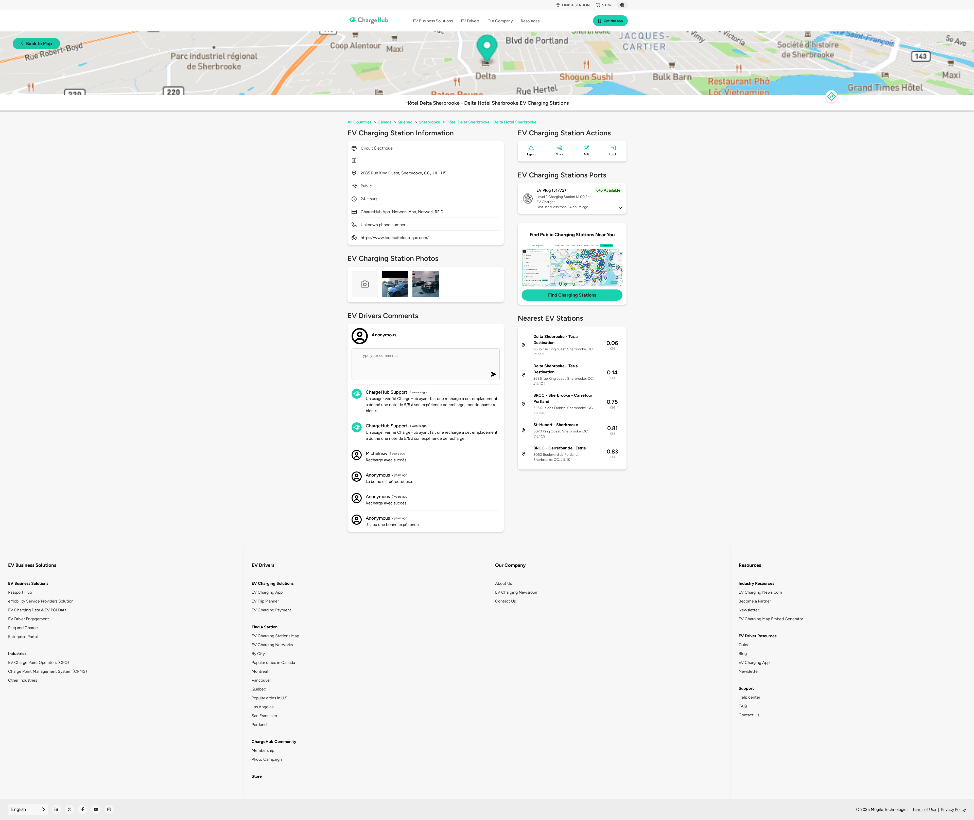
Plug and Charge (23, 627)
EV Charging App (267, 592)
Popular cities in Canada (273, 662)
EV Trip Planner (265, 601)
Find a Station (264, 627)
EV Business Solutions (28, 583)
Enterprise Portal (23, 636)
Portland (259, 724)
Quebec (259, 689)
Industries (17, 653)
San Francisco (264, 715)
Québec (405, 122)
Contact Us (505, 601)
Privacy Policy (953, 809)
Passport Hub (20, 592)
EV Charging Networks (272, 644)
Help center (749, 697)
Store (608, 5)
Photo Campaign (267, 759)
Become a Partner (755, 601)
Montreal (260, 671)
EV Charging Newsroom (516, 592)
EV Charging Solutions (272, 583)
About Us (503, 583)
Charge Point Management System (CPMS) (47, 671)
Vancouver (261, 680)
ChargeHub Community (274, 741)
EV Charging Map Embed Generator (771, 618)
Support (746, 688)
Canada (384, 122)
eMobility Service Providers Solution (41, 601)
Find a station (576, 5)
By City (258, 653)
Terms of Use (924, 809)
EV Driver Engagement (28, 618)
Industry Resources (756, 583)
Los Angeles (262, 706)
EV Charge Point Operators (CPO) (38, 662)
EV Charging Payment (271, 610)
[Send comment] (493, 374)
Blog (743, 653)
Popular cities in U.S (269, 698)
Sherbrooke (429, 122)
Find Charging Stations (572, 295)
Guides (745, 644)
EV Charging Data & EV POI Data (37, 610)
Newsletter (749, 610)
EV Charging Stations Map (275, 635)
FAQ (743, 706)
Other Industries (22, 680)
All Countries (359, 122)
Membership (263, 750)
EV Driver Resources (757, 635)
